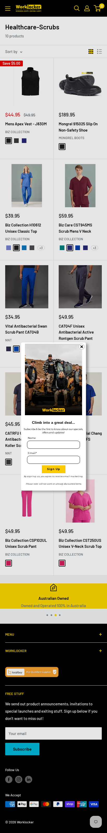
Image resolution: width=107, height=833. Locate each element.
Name (32, 438)
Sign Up (53, 469)
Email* (32, 453)
